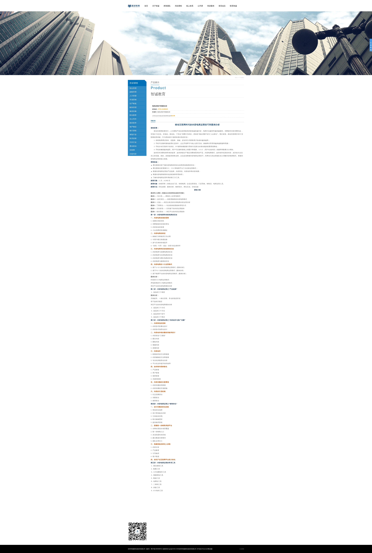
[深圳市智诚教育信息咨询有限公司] (134, 10)
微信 (161, 116)
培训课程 (178, 6)
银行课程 (133, 130)
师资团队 (167, 6)
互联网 (132, 150)
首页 (146, 6)
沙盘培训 (133, 154)
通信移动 (133, 146)
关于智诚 (155, 6)
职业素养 (133, 115)
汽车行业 (133, 142)
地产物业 (133, 127)
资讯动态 (222, 6)
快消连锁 (133, 138)
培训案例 (210, 6)
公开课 (200, 6)
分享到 (154, 116)
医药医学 (133, 123)
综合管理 (133, 88)
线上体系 (189, 6)
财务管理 (133, 107)
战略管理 (133, 92)
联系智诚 (233, 6)
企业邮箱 (241, 549)
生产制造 (133, 103)
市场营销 (133, 99)
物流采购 (133, 111)
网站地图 (210, 549)
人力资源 (133, 96)
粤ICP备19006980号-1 (157, 549)
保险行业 (133, 134)
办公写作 (133, 119)
